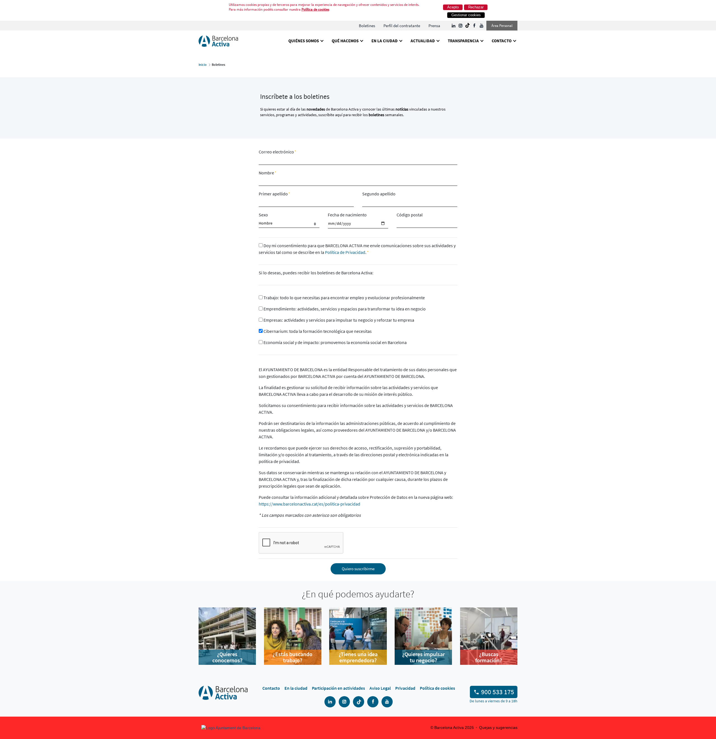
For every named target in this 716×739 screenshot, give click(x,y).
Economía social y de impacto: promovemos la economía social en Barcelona (335, 342)
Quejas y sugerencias (498, 727)
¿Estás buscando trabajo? (292, 657)
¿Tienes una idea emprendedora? (358, 657)
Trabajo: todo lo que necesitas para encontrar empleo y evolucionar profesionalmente (344, 297)
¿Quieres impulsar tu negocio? (423, 657)
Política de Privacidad (345, 252)
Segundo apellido (378, 194)
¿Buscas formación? (488, 657)
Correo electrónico (277, 152)
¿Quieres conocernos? (227, 657)
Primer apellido (274, 194)
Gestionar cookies (466, 15)
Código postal (410, 215)
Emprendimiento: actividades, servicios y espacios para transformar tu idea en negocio (344, 309)
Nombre (267, 173)
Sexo (263, 215)
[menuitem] (367, 26)
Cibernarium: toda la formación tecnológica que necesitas (317, 331)
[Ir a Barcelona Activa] (218, 41)
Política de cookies (315, 9)
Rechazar (476, 7)
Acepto (453, 7)
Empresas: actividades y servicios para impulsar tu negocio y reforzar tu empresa (338, 320)
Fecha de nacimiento (347, 215)
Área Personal (501, 25)
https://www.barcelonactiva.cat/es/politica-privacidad (309, 504)
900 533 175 (497, 691)
